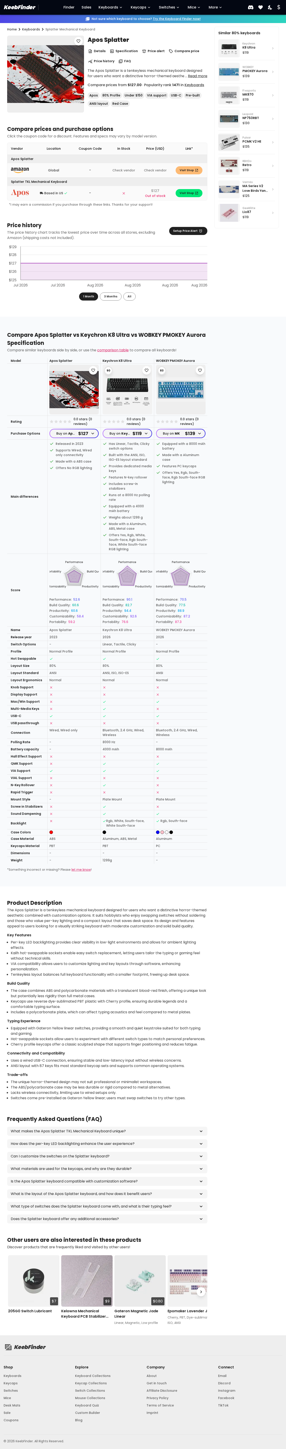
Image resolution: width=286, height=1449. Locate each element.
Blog (78, 1420)
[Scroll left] (13, 1291)
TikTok (223, 1405)
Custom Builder (87, 1413)
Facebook (226, 1398)
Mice (192, 7)
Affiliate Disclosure (162, 1390)
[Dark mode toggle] (270, 7)
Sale (7, 1413)
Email (222, 1376)
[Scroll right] (201, 1291)
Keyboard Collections (93, 1376)
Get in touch (157, 1383)
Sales (86, 7)
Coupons (11, 1420)
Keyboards (108, 7)
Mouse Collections (90, 1398)
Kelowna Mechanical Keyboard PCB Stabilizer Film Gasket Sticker (83, 1313)
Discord (224, 1383)
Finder (68, 7)
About (152, 1376)
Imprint (152, 1413)
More (213, 7)
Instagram (226, 1390)
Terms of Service (160, 1405)
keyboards (31, 29)
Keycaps (138, 7)
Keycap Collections (91, 1383)
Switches (167, 7)
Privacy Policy (157, 1398)
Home (12, 29)
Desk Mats (12, 1405)
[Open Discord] (250, 7)
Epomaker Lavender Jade (191, 1311)
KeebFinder (19, 7)
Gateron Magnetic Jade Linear (136, 1313)
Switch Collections (90, 1390)
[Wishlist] (260, 7)
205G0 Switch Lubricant (30, 1311)
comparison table (113, 350)
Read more (197, 76)
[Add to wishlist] (78, 41)
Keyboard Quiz (87, 1405)
